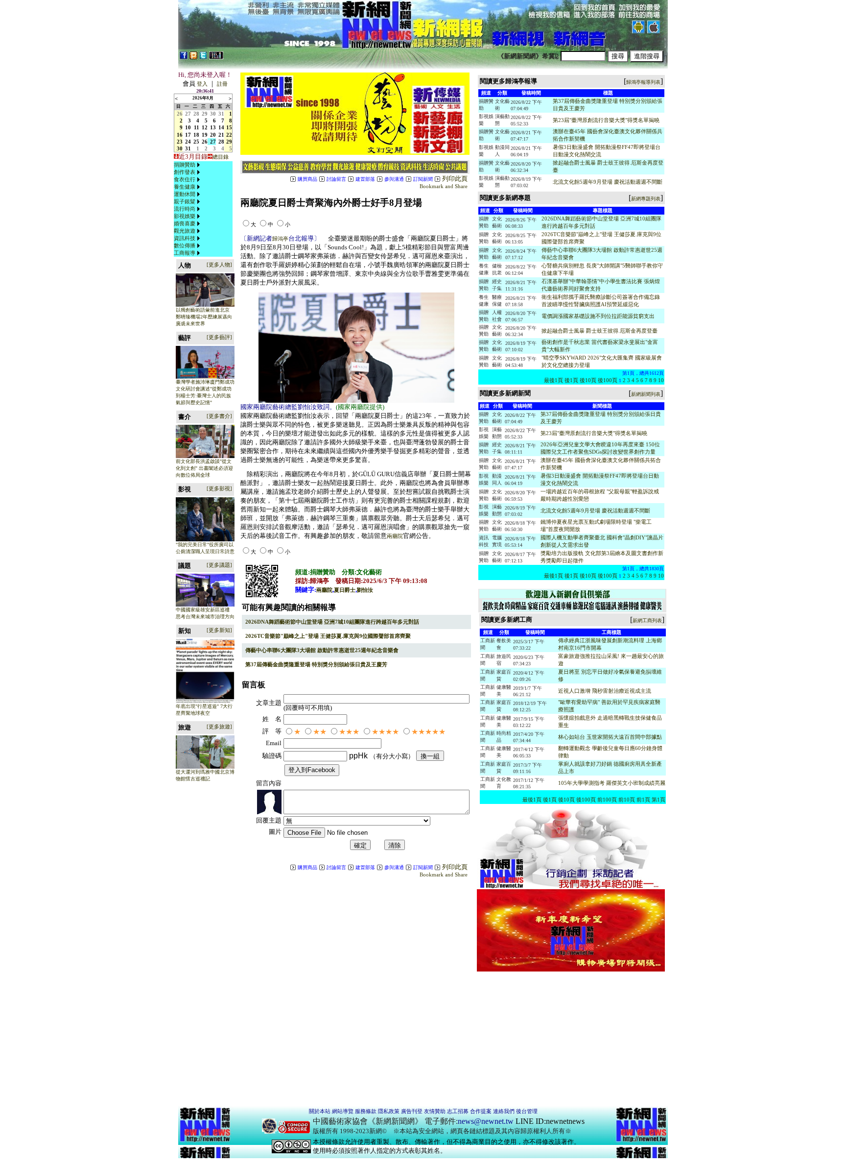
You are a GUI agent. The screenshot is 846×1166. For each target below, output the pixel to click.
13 (213, 127)
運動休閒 (184, 194)
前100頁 (607, 799)
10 (188, 127)
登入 (202, 84)
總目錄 (220, 157)
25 (196, 142)
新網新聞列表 (645, 394)
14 (221, 127)
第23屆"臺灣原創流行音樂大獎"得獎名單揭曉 (606, 120)
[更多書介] (219, 416)
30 (213, 114)
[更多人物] (219, 264)
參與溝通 (394, 179)
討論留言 (336, 179)
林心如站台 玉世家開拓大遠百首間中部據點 (610, 737)
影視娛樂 (184, 216)
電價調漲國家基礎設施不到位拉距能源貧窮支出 (598, 316)
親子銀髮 (184, 201)
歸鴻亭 (280, 239)
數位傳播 (184, 245)
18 (196, 135)
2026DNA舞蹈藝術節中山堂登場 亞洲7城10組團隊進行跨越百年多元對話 (332, 622)
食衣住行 (184, 179)
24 (188, 142)
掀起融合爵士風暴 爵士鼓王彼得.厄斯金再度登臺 (599, 331)
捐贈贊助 (184, 165)
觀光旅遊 (184, 231)
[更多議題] (219, 565)
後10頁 (588, 380)
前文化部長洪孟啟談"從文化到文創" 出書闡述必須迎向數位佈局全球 (204, 468)
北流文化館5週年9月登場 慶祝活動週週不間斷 (607, 182)
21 (221, 135)
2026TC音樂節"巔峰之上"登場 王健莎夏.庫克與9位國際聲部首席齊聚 (328, 636)
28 (196, 114)
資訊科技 (184, 238)
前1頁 (643, 799)
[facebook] (184, 57)
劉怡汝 (365, 590)
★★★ (349, 732)
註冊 (222, 84)
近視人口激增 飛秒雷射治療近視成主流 (604, 691)
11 (196, 127)
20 (213, 135)
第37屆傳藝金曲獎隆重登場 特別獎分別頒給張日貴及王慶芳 (316, 664)
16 (180, 135)
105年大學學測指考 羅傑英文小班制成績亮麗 (611, 783)
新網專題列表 (645, 198)
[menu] (188, 209)
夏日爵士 (344, 590)
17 (188, 135)
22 (229, 135)
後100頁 (607, 380)
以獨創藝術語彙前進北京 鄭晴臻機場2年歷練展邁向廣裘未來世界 (204, 316)
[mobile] (216, 57)
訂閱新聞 (423, 179)
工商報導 (184, 253)
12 (205, 127)
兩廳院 (395, 536)
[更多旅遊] (219, 726)
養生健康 (184, 187)
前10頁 (626, 799)
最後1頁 (553, 380)
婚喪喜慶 (184, 223)
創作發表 (184, 172)
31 (221, 114)
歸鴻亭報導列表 (643, 82)
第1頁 (658, 799)
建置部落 (365, 179)
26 (180, 114)
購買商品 (307, 179)
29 (205, 114)
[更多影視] (219, 488)
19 (205, 135)
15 (229, 127)
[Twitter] (203, 57)
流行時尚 (184, 209)
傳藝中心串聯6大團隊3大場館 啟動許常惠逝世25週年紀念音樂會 (322, 650)
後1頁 (571, 380)
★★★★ (385, 732)
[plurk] (193, 57)
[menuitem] (188, 165)
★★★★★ (428, 732)
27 (188, 114)
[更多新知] (219, 630)
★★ (320, 732)
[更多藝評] (219, 337)
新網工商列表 (647, 620)
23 (180, 142)
